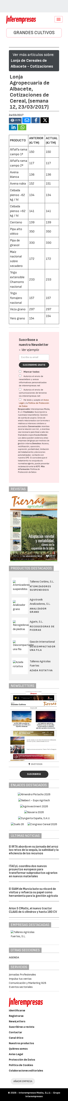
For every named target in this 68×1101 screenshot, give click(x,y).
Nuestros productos (21, 1043)
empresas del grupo (26, 440)
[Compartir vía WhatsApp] (22, 127)
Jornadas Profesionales (22, 974)
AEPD (38, 466)
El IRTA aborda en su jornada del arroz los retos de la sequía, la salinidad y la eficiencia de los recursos (34, 850)
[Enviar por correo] (26, 120)
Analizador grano (38, 610)
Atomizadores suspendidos (40, 588)
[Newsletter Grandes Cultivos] (34, 726)
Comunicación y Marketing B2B (27, 983)
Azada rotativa (41, 670)
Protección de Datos (22, 1059)
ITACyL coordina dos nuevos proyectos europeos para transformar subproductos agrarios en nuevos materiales (33, 871)
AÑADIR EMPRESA (22, 1081)
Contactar (15, 1032)
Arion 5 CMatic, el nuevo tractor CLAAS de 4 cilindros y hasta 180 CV (33, 910)
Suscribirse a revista (21, 1027)
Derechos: (37, 443)
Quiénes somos (18, 1049)
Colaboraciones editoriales (26, 1070)
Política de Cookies (21, 1065)
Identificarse (17, 1010)
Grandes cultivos (34, 33)
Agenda (14, 957)
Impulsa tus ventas (20, 979)
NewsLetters (17, 1021)
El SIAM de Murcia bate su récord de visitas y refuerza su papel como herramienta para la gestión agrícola (33, 892)
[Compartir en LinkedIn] (13, 127)
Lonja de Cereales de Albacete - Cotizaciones (32, 63)
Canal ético (16, 1038)
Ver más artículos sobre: (33, 54)
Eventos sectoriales (21, 987)
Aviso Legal (16, 1054)
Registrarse (16, 1016)
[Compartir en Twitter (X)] (44, 120)
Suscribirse (34, 774)
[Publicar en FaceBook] (35, 120)
